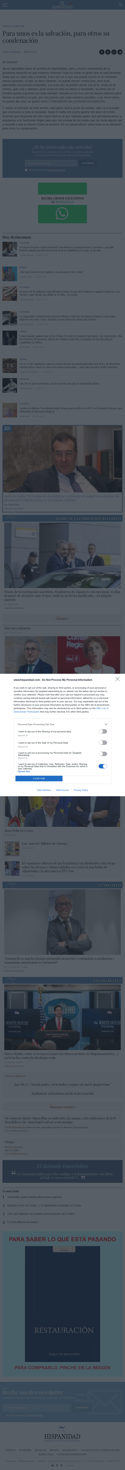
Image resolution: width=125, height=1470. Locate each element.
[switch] (103, 731)
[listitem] (62, 724)
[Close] (119, 680)
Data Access (62, 790)
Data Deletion (44, 790)
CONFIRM (39, 778)
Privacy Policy (81, 790)
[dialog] (62, 735)
